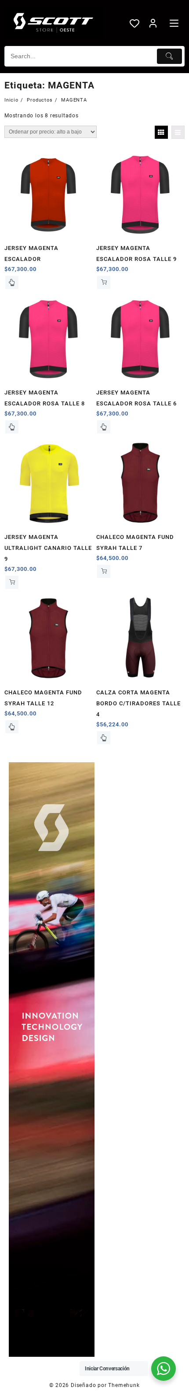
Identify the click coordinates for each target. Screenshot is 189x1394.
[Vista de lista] (178, 132)
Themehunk (123, 1385)
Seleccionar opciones (11, 282)
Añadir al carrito (103, 282)
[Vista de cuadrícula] (161, 132)
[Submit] (169, 56)
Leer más (11, 426)
